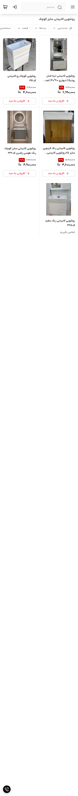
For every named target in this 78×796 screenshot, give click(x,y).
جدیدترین (62, 28)
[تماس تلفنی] (7, 789)
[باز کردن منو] (72, 7)
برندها (42, 28)
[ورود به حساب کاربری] (15, 7)
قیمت (25, 28)
